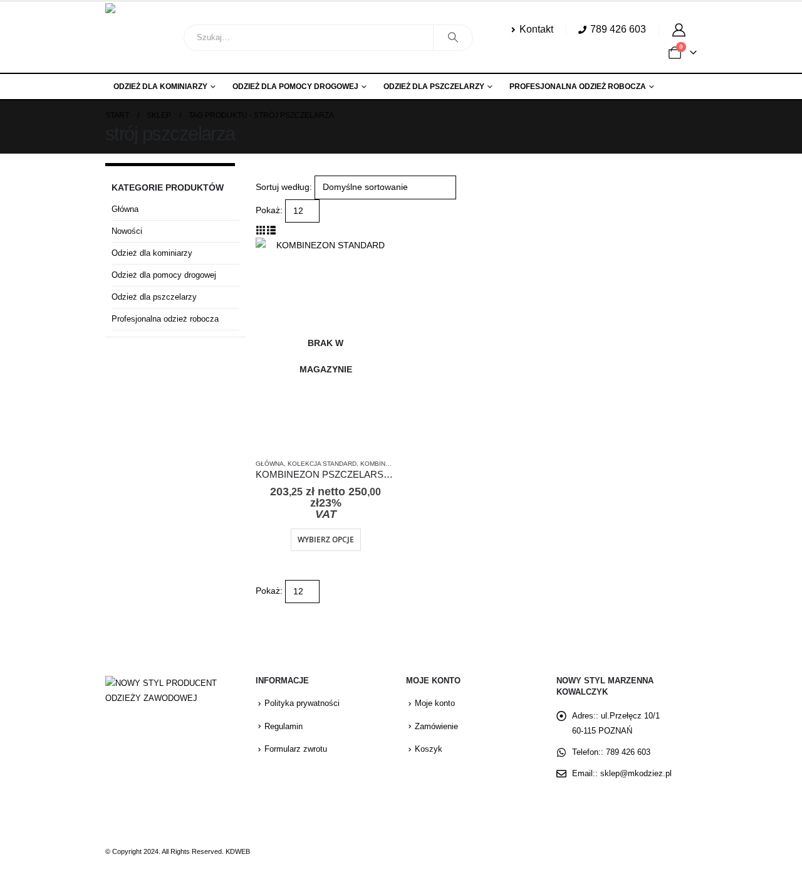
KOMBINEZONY (383, 463)
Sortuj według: (284, 187)
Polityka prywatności (302, 703)
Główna (270, 463)
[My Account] (681, 29)
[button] (261, 230)
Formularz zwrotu (295, 749)
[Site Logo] (139, 37)
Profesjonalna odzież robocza (577, 86)
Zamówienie (436, 726)
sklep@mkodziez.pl (636, 773)
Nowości (127, 231)
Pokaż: (269, 210)
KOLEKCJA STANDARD (322, 463)
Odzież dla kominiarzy (160, 86)
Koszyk (428, 749)
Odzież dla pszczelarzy (433, 86)
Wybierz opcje (326, 539)
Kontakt (536, 28)
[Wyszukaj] (453, 37)
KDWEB (238, 851)
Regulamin (283, 726)
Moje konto (435, 703)
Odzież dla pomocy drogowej (295, 86)
